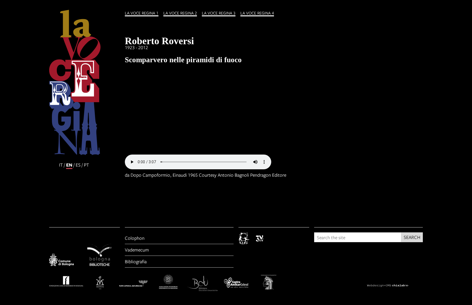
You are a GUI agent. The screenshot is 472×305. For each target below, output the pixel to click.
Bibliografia (136, 261)
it (61, 165)
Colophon (134, 238)
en (69, 165)
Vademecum (137, 250)
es (78, 165)
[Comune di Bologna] (65, 261)
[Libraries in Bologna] (103, 256)
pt (86, 165)
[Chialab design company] (395, 281)
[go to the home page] (84, 83)
